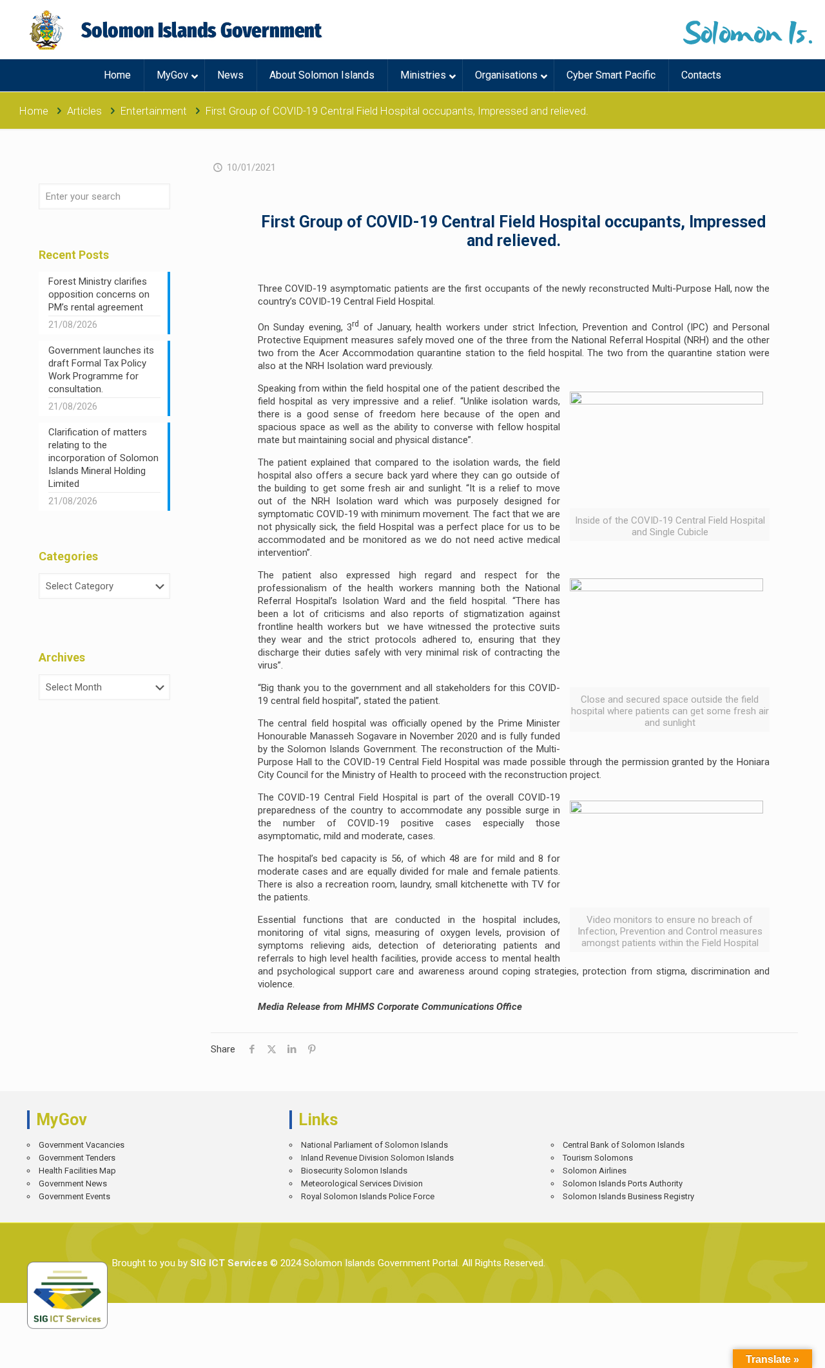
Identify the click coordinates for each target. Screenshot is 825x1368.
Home (33, 111)
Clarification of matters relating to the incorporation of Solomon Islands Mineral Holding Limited (103, 457)
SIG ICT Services (227, 1263)
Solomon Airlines (594, 1170)
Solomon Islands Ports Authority (623, 1183)
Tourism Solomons (598, 1158)
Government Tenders (77, 1158)
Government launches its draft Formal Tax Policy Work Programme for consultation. (101, 370)
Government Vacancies (81, 1145)
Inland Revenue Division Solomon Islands (377, 1158)
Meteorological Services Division (362, 1183)
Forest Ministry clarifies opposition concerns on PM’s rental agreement (99, 294)
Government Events (74, 1196)
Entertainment (154, 111)
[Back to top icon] (770, 1348)
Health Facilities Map (77, 1170)
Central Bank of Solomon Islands (623, 1145)
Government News (73, 1183)
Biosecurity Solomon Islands (354, 1170)
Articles (84, 111)
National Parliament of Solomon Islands (374, 1145)
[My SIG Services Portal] (177, 29)
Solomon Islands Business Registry (628, 1196)
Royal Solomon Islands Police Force (367, 1196)
